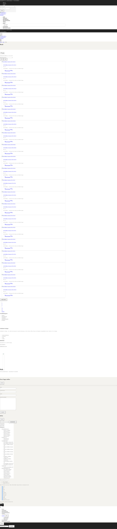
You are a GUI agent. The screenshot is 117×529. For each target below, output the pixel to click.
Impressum (4, 3)
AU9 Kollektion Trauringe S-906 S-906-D (9, 124)
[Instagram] (1, 369)
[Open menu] (1, 34)
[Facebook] (0, 369)
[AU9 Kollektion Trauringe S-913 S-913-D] (8, 203)
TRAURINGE (4, 317)
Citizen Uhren (6, 24)
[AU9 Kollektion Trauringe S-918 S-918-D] (8, 262)
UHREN (3, 515)
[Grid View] (2, 59)
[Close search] (2, 523)
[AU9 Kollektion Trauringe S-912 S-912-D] (8, 191)
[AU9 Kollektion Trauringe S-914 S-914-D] (8, 215)
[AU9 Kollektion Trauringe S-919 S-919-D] (8, 274)
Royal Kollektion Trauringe (8, 463)
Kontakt (4, 4)
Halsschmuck (6, 438)
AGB (3, 337)
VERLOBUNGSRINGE (5, 319)
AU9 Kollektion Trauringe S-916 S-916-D (9, 242)
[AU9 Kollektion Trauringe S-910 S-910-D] (8, 168)
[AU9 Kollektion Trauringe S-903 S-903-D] (9, 85)
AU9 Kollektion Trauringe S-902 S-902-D (9, 76)
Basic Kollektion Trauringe (8, 443)
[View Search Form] (0, 40)
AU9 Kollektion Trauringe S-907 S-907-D (9, 135)
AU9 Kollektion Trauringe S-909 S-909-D (9, 159)
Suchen (11, 526)
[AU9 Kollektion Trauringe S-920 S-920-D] (9, 286)
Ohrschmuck (6, 439)
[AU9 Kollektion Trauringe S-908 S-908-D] (8, 144)
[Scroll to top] (1, 505)
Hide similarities (5, 481)
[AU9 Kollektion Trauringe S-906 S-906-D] (9, 120)
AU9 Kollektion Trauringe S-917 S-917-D (9, 254)
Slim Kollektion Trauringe (8, 464)
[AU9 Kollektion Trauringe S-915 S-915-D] (8, 227)
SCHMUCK (3, 320)
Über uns (4, 2)
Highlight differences (6, 483)
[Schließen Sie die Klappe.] (2, 424)
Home (3, 509)
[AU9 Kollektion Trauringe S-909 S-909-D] (9, 156)
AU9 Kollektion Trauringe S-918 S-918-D (9, 266)
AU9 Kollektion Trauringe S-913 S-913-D (9, 206)
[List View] (5, 59)
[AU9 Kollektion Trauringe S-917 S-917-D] (8, 251)
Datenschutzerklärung (5, 335)
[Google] (2, 369)
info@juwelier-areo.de (3, 346)
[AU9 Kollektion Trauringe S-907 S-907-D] (8, 132)
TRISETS (4, 21)
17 (2, 309)
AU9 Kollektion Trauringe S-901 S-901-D (9, 64)
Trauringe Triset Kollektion (8, 467)
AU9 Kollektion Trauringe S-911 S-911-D (9, 183)
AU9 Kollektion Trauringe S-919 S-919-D (9, 277)
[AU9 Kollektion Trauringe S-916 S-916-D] (8, 239)
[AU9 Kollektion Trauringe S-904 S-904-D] (9, 97)
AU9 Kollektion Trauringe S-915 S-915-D (9, 230)
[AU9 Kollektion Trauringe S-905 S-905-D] (9, 109)
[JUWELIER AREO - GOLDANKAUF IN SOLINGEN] (4, 15)
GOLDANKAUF (4, 520)
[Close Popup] (2, 383)
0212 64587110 (16, 0)
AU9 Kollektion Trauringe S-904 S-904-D (9, 100)
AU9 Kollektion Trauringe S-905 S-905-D (9, 112)
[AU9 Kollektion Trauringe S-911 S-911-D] (8, 180)
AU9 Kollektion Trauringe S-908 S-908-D (9, 147)
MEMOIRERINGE (4, 316)
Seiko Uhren (6, 518)
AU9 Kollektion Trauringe (8, 442)
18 (2, 310)
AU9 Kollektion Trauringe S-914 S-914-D (9, 218)
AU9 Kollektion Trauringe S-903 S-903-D (9, 88)
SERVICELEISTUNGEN (6, 28)
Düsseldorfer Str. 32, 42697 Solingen (6, 0)
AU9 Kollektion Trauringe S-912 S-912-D (9, 195)
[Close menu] (0, 507)
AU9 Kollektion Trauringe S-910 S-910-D (9, 171)
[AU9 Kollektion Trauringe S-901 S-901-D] (8, 61)
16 (2, 308)
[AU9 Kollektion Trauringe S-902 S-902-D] (9, 73)
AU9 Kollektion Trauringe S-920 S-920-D (9, 289)
